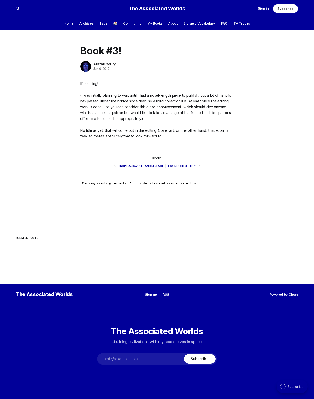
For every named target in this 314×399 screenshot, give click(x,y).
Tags (103, 23)
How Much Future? (181, 166)
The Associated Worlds (157, 8)
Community (132, 23)
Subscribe (285, 9)
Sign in (263, 8)
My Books (154, 23)
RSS (166, 294)
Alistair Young (104, 64)
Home (68, 23)
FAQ (224, 23)
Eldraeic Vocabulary (199, 23)
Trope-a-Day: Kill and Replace (141, 166)
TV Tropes (241, 23)
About (173, 23)
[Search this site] (18, 8)
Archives (86, 23)
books (157, 158)
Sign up (151, 294)
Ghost (293, 294)
